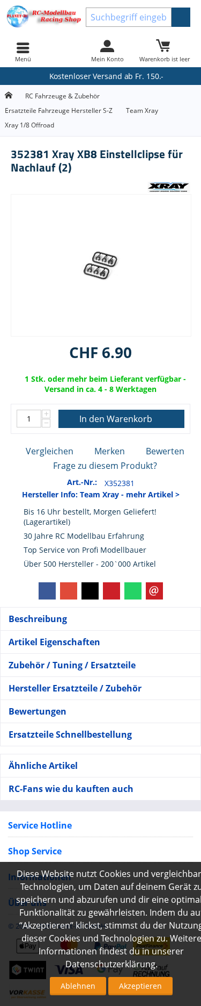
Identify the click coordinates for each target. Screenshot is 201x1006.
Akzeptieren (140, 986)
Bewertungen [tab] (37, 711)
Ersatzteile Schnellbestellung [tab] (70, 734)
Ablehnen (78, 986)
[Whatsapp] (133, 591)
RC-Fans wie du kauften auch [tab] (71, 789)
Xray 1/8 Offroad (29, 125)
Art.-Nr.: (82, 482)
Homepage (8, 95)
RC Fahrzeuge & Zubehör (62, 96)
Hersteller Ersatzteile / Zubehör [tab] (75, 688)
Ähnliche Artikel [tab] (43, 766)
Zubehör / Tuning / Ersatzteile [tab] (72, 665)
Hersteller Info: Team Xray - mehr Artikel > (101, 494)
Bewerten (165, 451)
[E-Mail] (154, 591)
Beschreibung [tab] (38, 619)
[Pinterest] (111, 591)
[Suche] (181, 17)
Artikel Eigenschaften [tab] (54, 642)
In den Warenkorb (115, 419)
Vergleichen (49, 451)
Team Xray (142, 110)
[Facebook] (47, 591)
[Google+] (68, 591)
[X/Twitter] (90, 591)
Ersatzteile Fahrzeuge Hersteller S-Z (59, 110)
